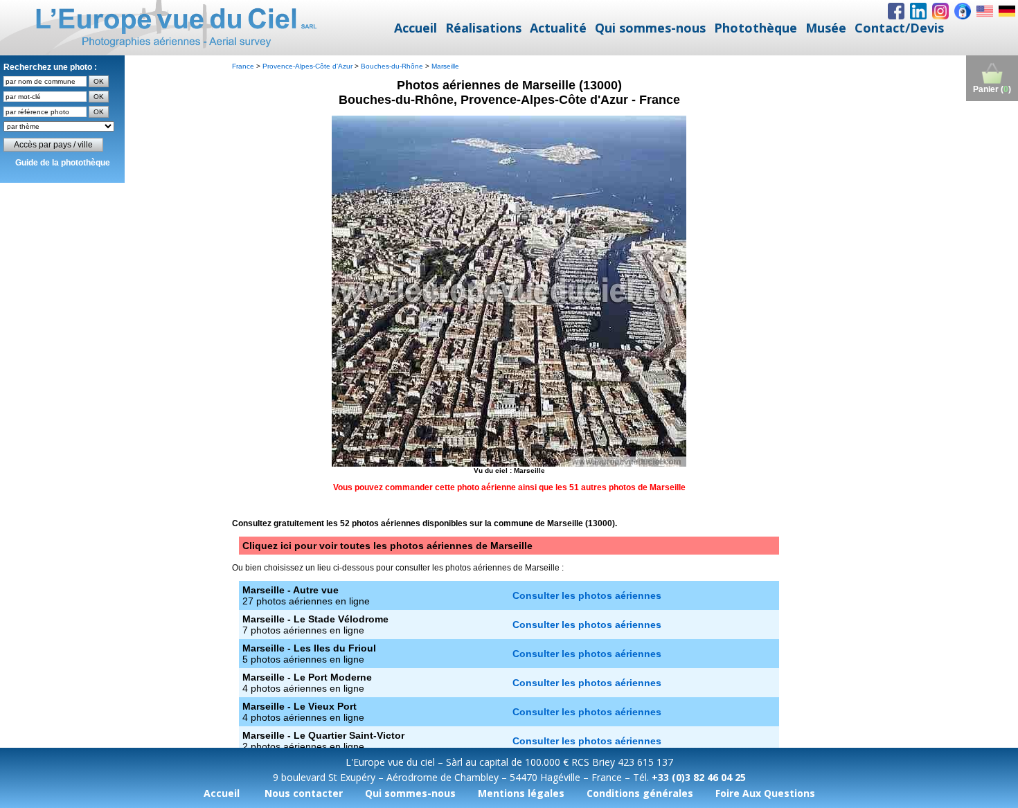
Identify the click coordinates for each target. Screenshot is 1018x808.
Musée (825, 27)
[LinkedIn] (918, 11)
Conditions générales (640, 793)
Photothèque (755, 27)
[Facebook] (896, 11)
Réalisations (483, 27)
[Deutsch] (1007, 11)
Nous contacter (304, 793)
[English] (984, 11)
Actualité (558, 27)
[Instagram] (940, 11)
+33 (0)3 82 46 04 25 (699, 777)
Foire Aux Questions (765, 793)
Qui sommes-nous (650, 27)
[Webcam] (962, 11)
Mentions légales (521, 793)
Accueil (415, 27)
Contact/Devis (899, 27)
